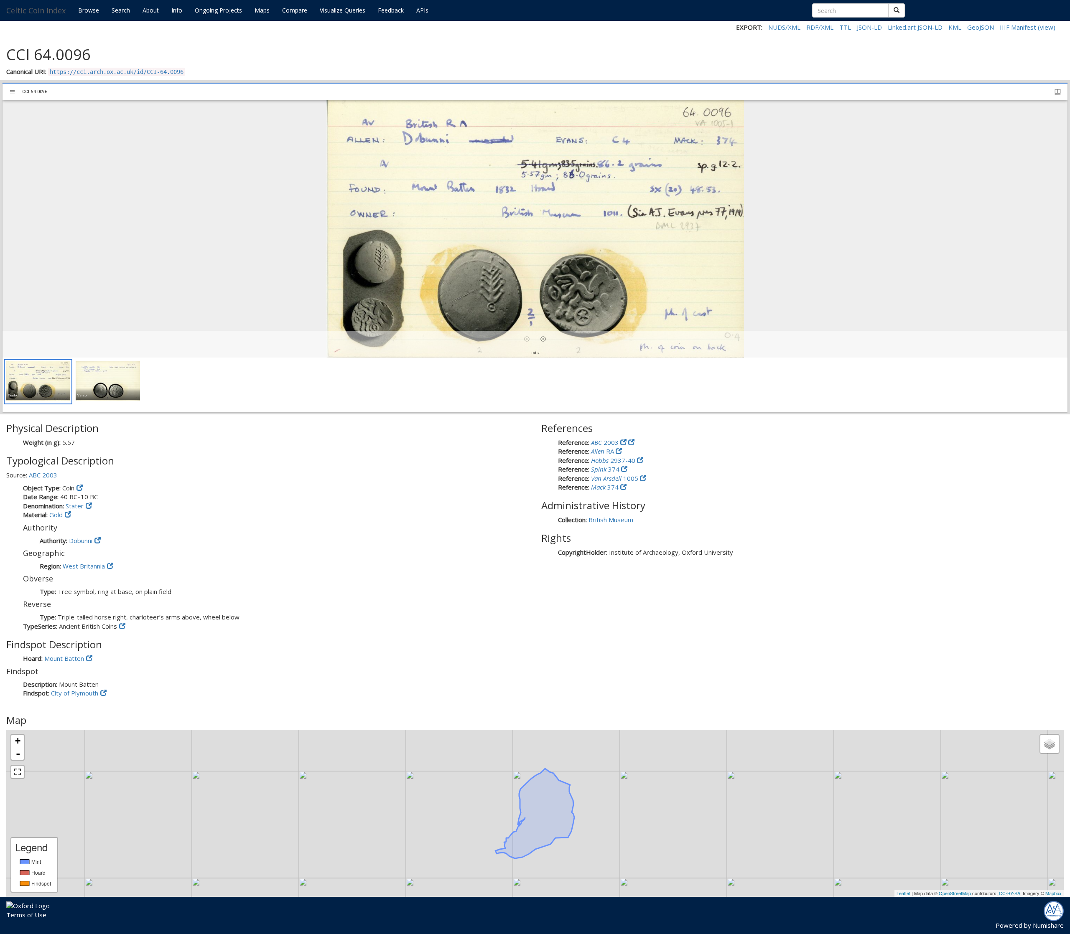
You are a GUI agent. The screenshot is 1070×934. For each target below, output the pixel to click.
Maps (262, 10)
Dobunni (80, 540)
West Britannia (84, 566)
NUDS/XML (784, 27)
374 (606, 469)
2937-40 (614, 460)
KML (954, 27)
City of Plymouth (74, 693)
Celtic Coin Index (36, 10)
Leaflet (903, 893)
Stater (75, 506)
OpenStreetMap (955, 893)
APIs (422, 10)
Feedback (391, 10)
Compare (294, 10)
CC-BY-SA (1009, 893)
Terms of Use (26, 915)
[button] (38, 381)
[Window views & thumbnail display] (1058, 92)
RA (603, 451)
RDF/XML (819, 27)
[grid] (535, 385)
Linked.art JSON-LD (915, 27)
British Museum (610, 519)
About (151, 10)
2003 (605, 442)
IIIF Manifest (1018, 27)
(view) (1046, 27)
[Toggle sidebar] (12, 92)
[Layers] (1049, 744)
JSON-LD (869, 27)
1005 (615, 478)
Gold (56, 514)
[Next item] (543, 339)
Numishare (1048, 925)
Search (121, 10)
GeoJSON (980, 27)
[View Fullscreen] (17, 772)
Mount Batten (64, 658)
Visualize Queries (342, 10)
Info (176, 10)
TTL (845, 27)
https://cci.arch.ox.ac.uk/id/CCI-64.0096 (116, 72)
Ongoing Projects (218, 10)
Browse (88, 10)
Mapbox (1053, 893)
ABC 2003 (43, 475)
